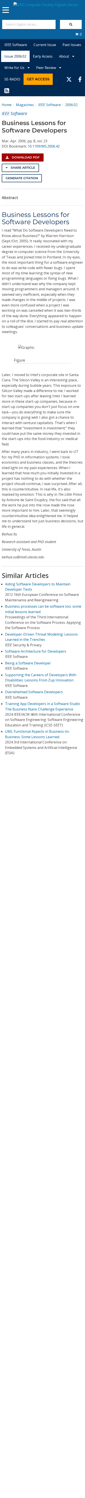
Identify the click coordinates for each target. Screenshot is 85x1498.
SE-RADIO (12, 79)
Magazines (25, 104)
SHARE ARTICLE (22, 168)
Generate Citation (22, 178)
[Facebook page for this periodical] (80, 79)
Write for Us (14, 67)
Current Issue (45, 44)
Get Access (38, 79)
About (64, 56)
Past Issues (72, 44)
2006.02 (71, 104)
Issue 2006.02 (15, 56)
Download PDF (25, 157)
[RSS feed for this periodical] (6, 90)
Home (7, 104)
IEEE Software (15, 44)
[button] (78, 34)
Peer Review (46, 67)
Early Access (43, 56)
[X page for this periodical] (69, 79)
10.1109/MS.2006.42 (44, 146)
